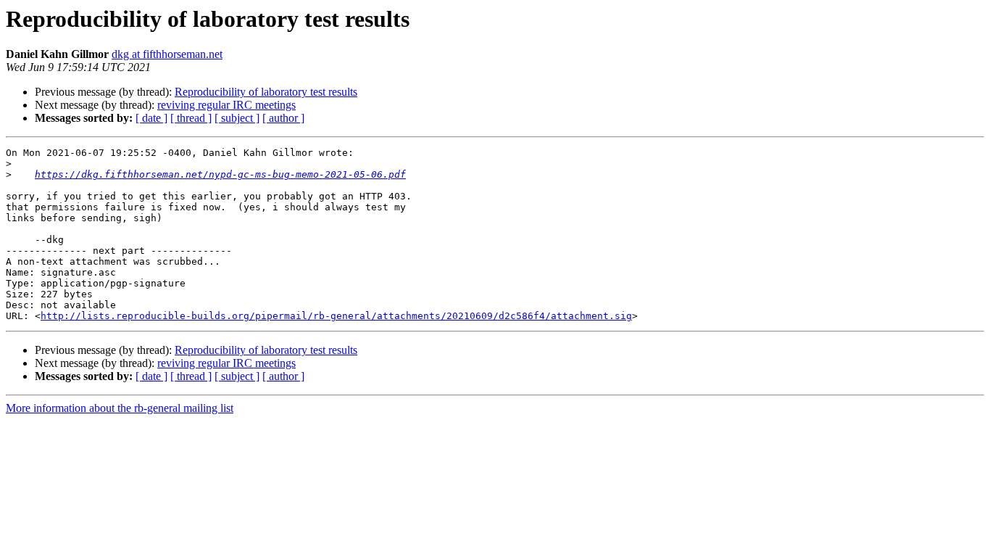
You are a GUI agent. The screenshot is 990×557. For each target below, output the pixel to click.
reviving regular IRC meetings (226, 105)
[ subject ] (237, 118)
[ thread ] (191, 118)
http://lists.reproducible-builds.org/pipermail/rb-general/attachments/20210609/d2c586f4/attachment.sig (336, 315)
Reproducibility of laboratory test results (266, 92)
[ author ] (283, 118)
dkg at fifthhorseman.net (167, 54)
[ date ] (151, 118)
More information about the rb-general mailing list (119, 408)
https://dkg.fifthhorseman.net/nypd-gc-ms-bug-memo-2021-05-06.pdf (220, 174)
